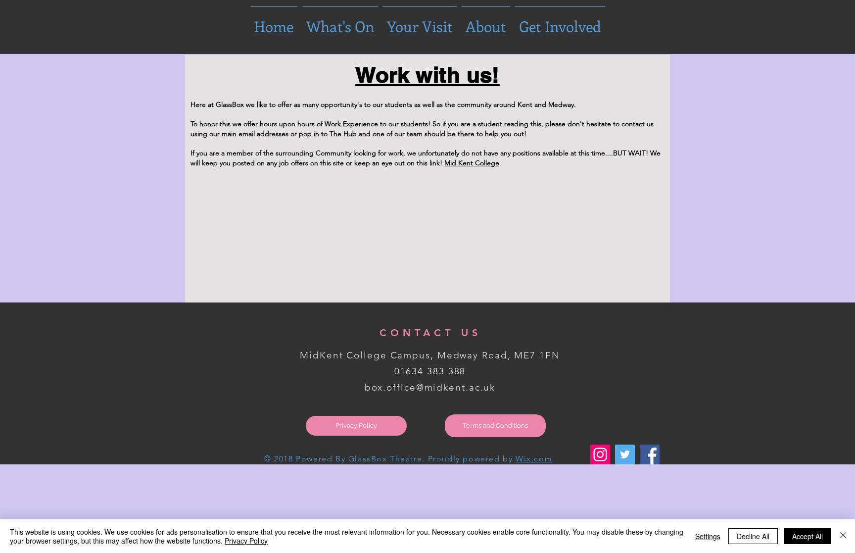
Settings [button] (707, 536)
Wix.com (534, 458)
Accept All (807, 536)
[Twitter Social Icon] (625, 454)
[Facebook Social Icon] (650, 454)
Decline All (753, 536)
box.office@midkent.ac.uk (430, 387)
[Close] (843, 536)
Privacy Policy (246, 541)
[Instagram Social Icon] (600, 454)
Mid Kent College (471, 162)
